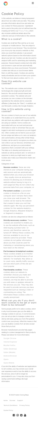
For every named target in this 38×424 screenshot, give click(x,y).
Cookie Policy (8, 410)
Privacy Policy (24, 31)
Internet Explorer (10, 342)
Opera (6, 359)
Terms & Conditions (11, 405)
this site (30, 78)
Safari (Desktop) (10, 349)
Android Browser (10, 356)
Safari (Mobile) (9, 352)
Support (20, 400)
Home (6, 400)
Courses (12, 400)
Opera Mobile (9, 363)
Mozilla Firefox (9, 345)
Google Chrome (10, 338)
